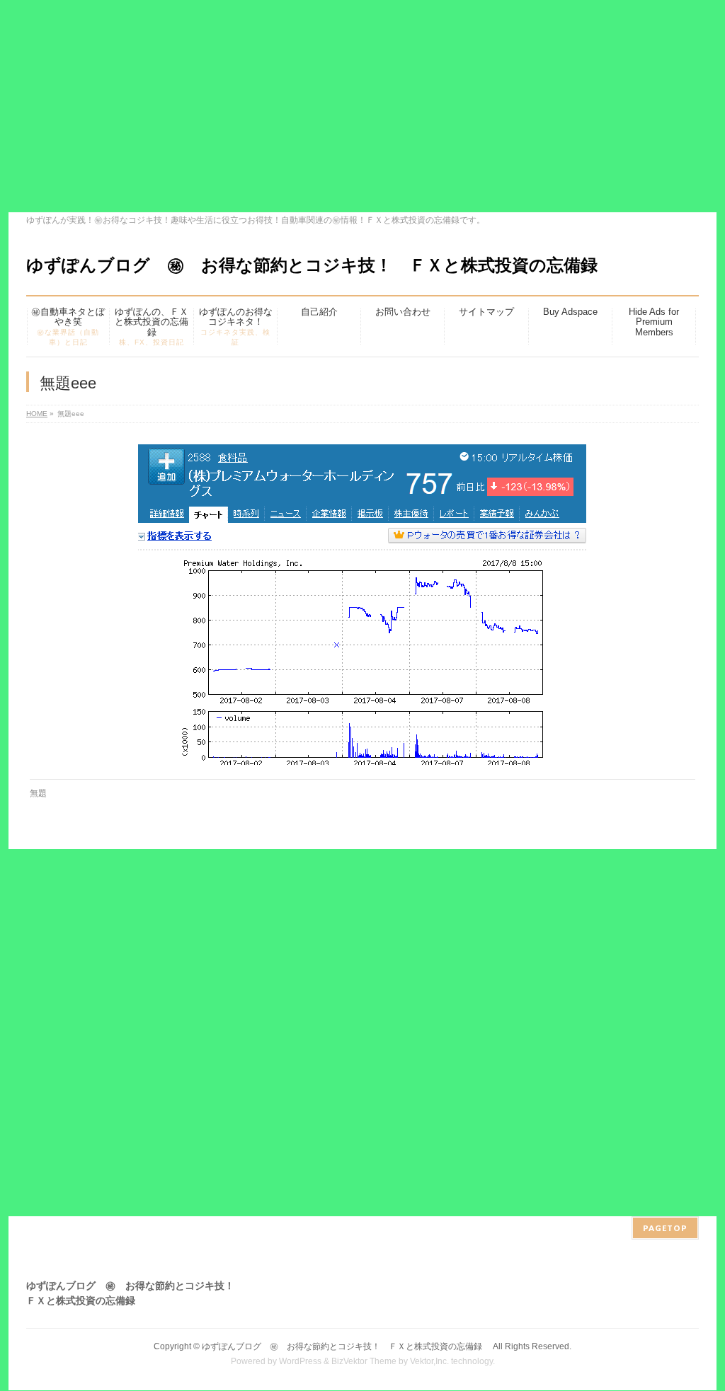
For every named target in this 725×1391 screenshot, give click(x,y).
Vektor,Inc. (429, 1361)
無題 (38, 793)
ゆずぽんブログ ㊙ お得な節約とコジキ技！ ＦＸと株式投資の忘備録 (320, 265)
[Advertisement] (362, 106)
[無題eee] (362, 604)
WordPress (300, 1361)
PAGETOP (665, 1228)
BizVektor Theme (363, 1361)
